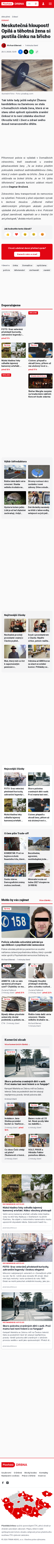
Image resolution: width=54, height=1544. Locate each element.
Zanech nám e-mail (27, 254)
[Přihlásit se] (43, 3)
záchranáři (34, 270)
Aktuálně (5, 17)
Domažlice (27, 265)
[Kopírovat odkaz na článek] (37, 52)
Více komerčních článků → (17, 1044)
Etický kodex (30, 1473)
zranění (46, 270)
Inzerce (42, 1476)
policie (6, 270)
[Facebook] (2, 1482)
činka (15, 265)
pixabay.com (27, 94)
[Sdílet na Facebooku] (20, 52)
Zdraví (15, 17)
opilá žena (41, 265)
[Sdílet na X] (26, 52)
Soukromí (6, 1473)
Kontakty (43, 1473)
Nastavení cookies (10, 1476)
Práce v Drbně (28, 1476)
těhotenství (19, 270)
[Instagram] (7, 1482)
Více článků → (46, 900)
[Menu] (50, 4)
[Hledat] (36, 3)
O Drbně (18, 1473)
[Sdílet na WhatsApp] (31, 52)
